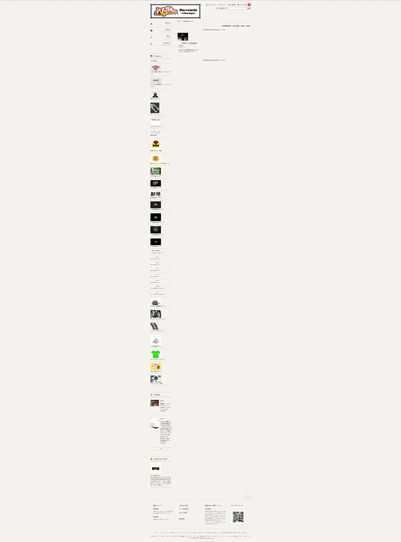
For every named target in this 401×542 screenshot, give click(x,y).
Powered (190, 538)
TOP (179, 21)
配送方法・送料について (214, 532)
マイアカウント (212, 5)
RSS (239, 532)
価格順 (243, 26)
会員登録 (232, 5)
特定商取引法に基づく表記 (229, 532)
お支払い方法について (199, 532)
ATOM (244, 532)
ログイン (223, 5)
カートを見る (245, 5)
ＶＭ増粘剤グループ (188, 21)
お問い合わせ (174, 532)
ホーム (157, 532)
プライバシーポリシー (185, 532)
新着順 (248, 26)
